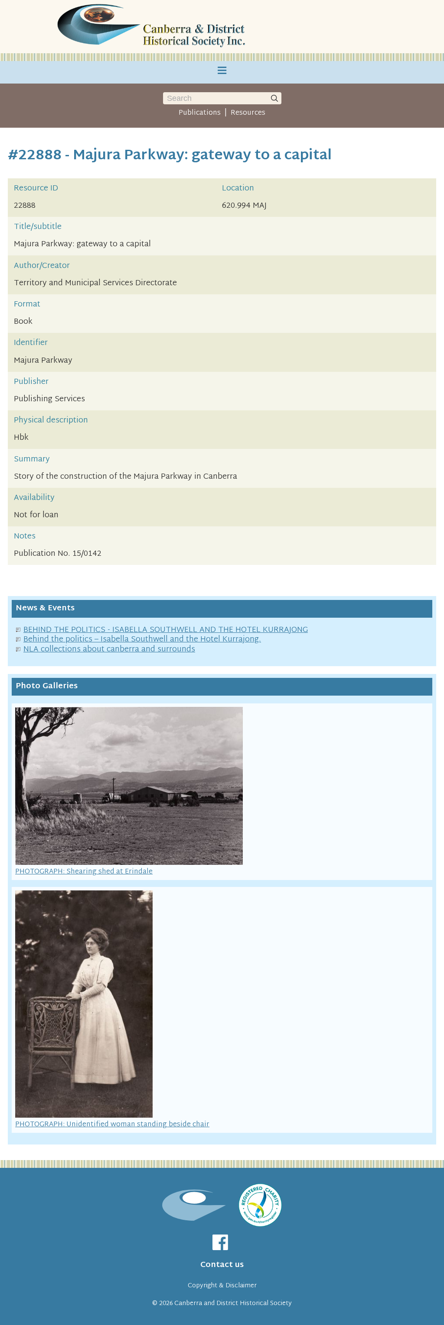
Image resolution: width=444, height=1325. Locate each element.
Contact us (222, 1265)
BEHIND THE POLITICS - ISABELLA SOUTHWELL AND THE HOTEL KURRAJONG (165, 630)
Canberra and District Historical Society (233, 1303)
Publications (200, 112)
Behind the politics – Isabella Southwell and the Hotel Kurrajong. (142, 639)
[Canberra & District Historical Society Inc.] (152, 26)
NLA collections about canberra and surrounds (109, 649)
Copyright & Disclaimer (222, 1286)
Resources (248, 112)
